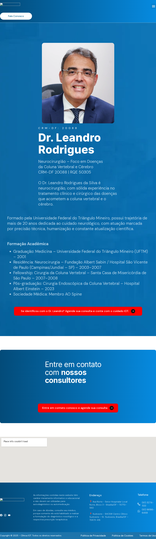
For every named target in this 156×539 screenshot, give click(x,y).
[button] (153, 6)
